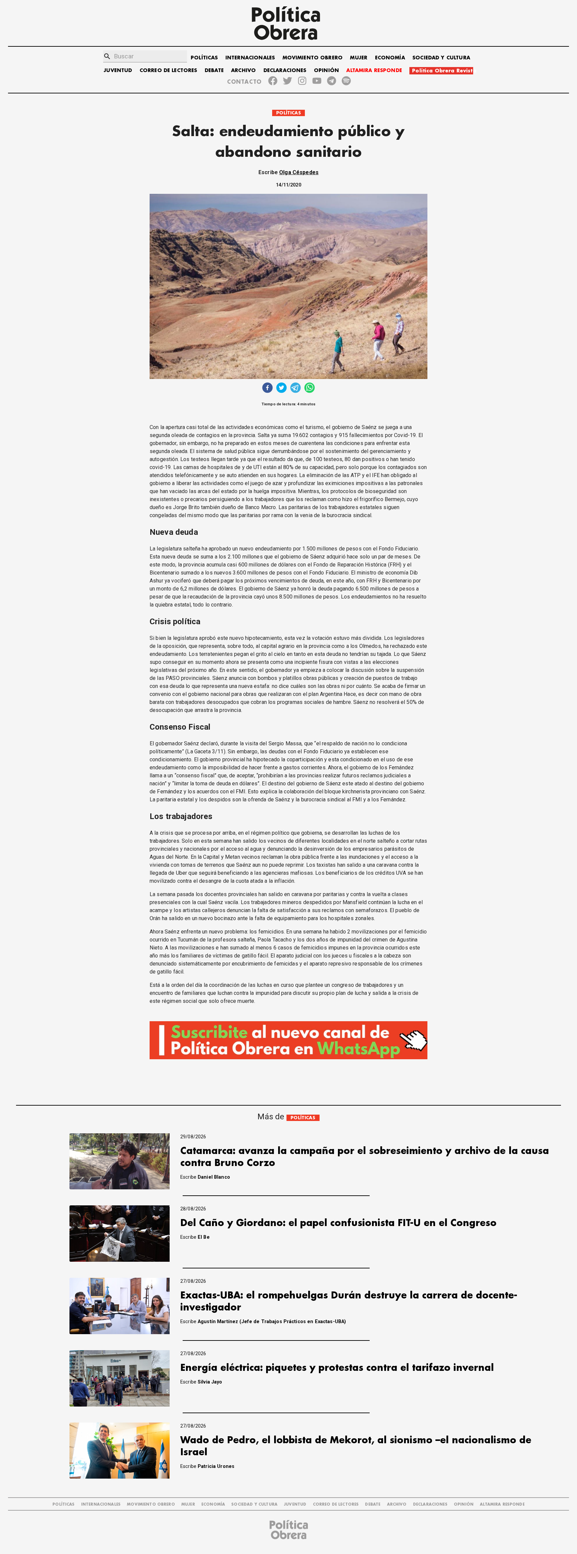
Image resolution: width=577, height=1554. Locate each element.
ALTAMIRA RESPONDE (374, 70)
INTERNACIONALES (250, 57)
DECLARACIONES (285, 70)
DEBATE (214, 70)
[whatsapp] (309, 388)
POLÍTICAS (204, 57)
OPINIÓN (326, 70)
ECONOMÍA (390, 57)
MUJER (358, 57)
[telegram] (295, 388)
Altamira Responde (502, 1504)
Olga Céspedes (299, 172)
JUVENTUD (118, 70)
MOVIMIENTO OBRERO (312, 57)
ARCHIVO (243, 70)
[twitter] (281, 388)
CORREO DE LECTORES (168, 70)
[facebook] (267, 388)
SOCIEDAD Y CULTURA (441, 57)
